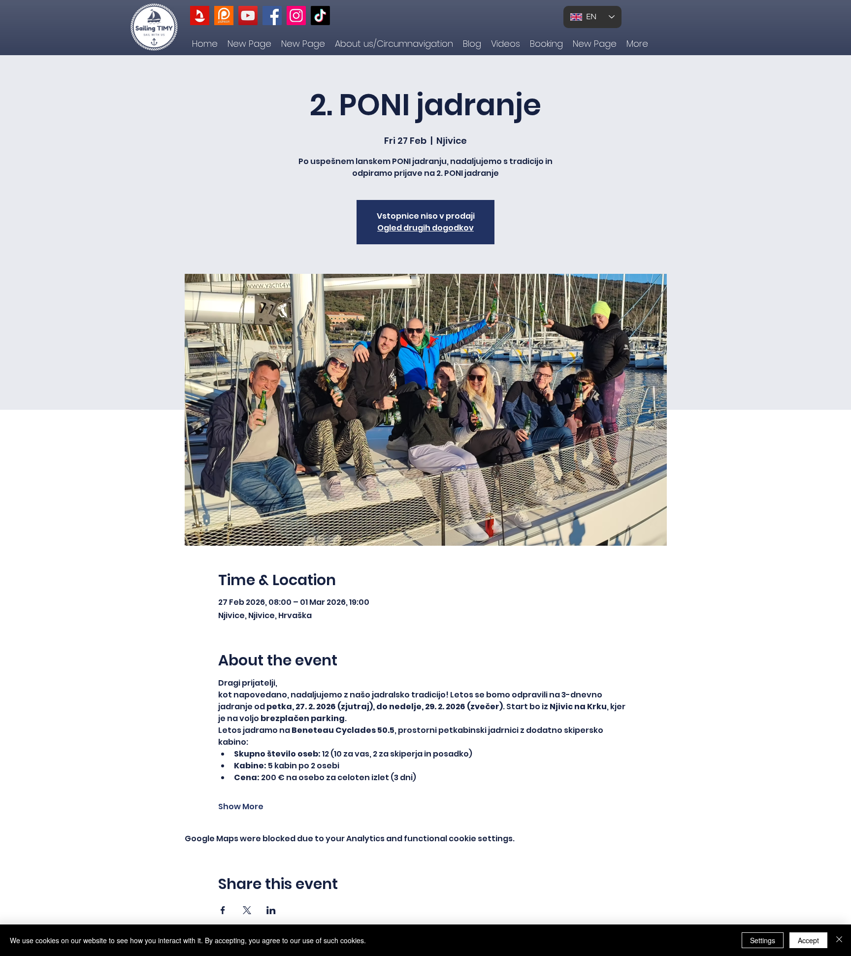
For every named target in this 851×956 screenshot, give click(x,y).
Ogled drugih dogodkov (425, 227)
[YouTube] (248, 15)
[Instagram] (296, 15)
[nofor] (199, 15)
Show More (240, 806)
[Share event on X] (247, 910)
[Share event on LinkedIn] (271, 910)
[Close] (839, 940)
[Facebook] (272, 15)
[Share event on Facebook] (223, 910)
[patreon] (223, 15)
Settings (762, 940)
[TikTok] (320, 15)
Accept (808, 940)
